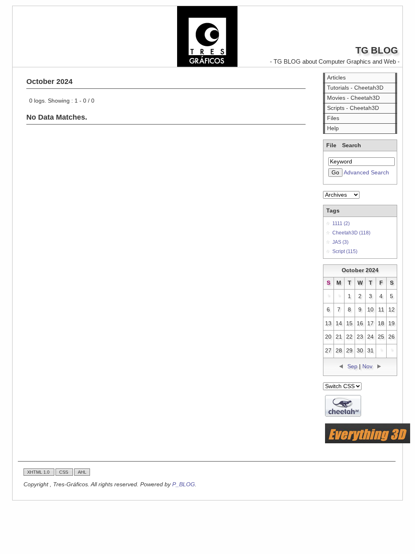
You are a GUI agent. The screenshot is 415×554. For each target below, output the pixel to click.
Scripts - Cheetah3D (353, 108)
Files (333, 118)
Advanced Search (366, 173)
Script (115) (344, 251)
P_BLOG (183, 484)
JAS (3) (340, 242)
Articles (336, 78)
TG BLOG (376, 50)
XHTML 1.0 (39, 472)
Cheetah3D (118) (351, 233)
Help (333, 128)
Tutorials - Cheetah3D (355, 88)
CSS (64, 472)
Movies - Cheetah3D (353, 98)
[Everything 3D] (367, 441)
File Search (343, 145)
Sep (352, 366)
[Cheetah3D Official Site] (343, 415)
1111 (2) (341, 223)
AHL (82, 472)
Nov (367, 366)
